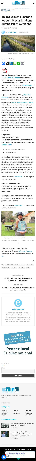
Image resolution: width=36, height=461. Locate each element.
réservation (18, 177)
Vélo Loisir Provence (25, 251)
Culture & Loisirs (4, 414)
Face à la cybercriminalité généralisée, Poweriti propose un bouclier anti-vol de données (21, 433)
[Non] (34, 454)
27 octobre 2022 (24, 32)
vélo (27, 267)
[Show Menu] (2, 3)
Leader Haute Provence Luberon (22, 102)
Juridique (28, 410)
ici (2, 256)
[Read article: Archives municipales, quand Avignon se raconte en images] (5, 425)
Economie (16, 413)
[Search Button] (34, 3)
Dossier (15, 410)
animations (9, 264)
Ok (18, 458)
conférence (6, 267)
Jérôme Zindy (27, 85)
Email (3, 368)
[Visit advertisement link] (18, 11)
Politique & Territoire (28, 414)
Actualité (4, 410)
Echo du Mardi (12, 32)
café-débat (29, 264)
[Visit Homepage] (18, 3)
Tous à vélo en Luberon (11, 78)
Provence (21, 267)
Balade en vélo (19, 264)
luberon (14, 267)
